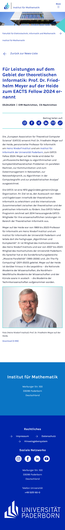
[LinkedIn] (37, 458)
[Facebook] (28, 458)
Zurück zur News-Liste (24, 53)
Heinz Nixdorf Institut (19, 148)
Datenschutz (49, 436)
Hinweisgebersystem (35, 441)
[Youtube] (46, 458)
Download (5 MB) (10, 341)
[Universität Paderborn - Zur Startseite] (6, 6)
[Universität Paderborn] (32, 509)
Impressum (22, 436)
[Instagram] (18, 458)
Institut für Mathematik (26, 7)
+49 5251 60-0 (32, 492)
